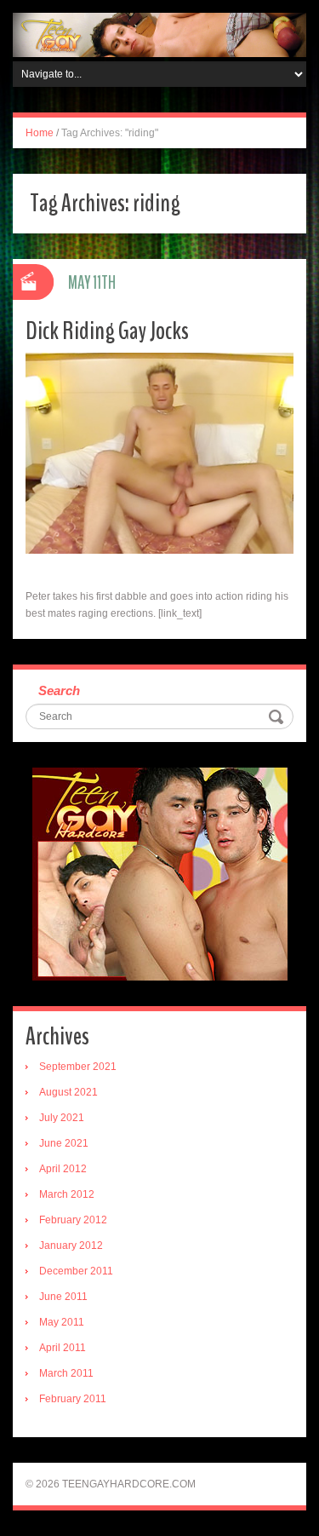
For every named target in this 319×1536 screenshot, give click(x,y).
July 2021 (61, 1118)
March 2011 (66, 1373)
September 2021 (78, 1067)
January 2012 (71, 1245)
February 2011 (72, 1399)
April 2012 (63, 1169)
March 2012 (66, 1194)
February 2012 (73, 1220)
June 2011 (63, 1297)
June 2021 (63, 1143)
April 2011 (62, 1348)
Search (59, 690)
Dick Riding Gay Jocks (107, 331)
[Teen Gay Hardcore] (159, 34)
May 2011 (61, 1322)
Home (40, 133)
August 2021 (68, 1092)
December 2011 (76, 1271)
